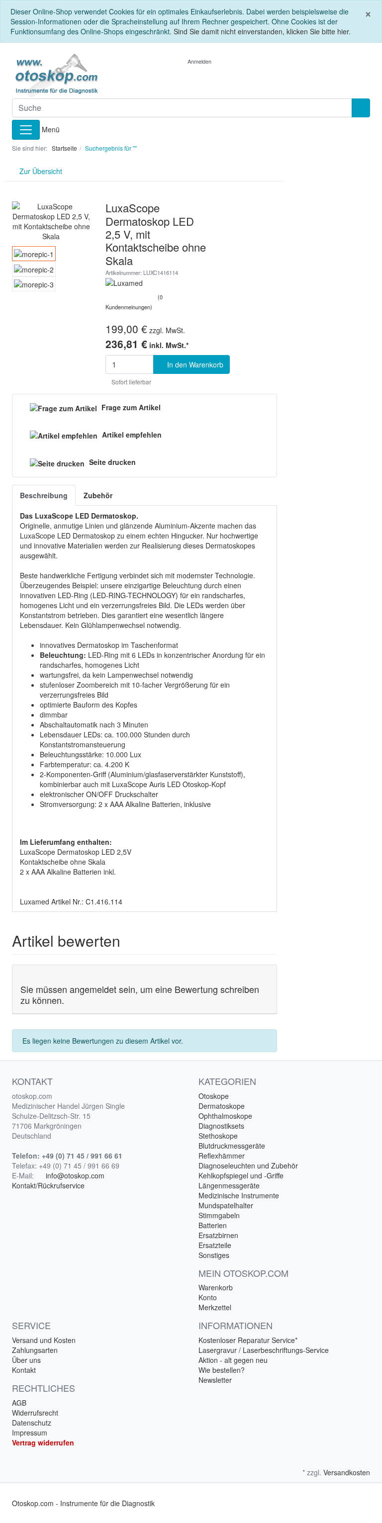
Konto (207, 1297)
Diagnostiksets (221, 1126)
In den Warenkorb (194, 364)
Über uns (26, 1360)
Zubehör (98, 495)
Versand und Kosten (44, 1340)
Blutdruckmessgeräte (231, 1146)
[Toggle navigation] (26, 130)
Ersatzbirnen (218, 1235)
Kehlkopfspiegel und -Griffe (241, 1175)
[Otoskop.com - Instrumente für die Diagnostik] (66, 75)
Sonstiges (213, 1255)
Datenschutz (31, 1423)
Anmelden (200, 61)
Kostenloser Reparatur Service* (247, 1340)
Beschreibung (44, 495)
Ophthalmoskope (225, 1116)
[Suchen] (361, 107)
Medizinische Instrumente (238, 1195)
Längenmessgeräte (229, 1185)
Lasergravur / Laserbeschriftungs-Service (263, 1350)
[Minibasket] (235, 61)
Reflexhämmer (221, 1156)
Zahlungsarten (35, 1350)
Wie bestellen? (221, 1370)
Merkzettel (214, 1307)
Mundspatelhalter (225, 1205)
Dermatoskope (221, 1106)
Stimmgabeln (219, 1215)
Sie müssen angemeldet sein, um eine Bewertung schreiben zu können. (139, 994)
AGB (19, 1403)
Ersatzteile (214, 1245)
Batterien (212, 1225)
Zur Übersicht (39, 171)
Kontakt (24, 1370)
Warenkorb (215, 1287)
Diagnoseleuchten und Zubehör (248, 1165)
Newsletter (215, 1380)
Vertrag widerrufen (43, 1442)
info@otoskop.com (75, 1175)
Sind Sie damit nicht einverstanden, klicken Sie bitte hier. (262, 31)
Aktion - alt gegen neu (233, 1360)
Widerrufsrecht (35, 1413)
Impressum (29, 1432)
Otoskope (213, 1096)
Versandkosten (346, 1472)
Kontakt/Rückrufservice (48, 1185)
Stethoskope (218, 1136)
